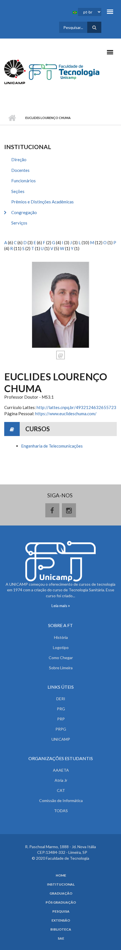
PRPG (60, 729)
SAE (61, 938)
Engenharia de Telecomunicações (52, 445)
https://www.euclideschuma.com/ (66, 413)
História (61, 637)
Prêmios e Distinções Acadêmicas (42, 201)
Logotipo (61, 647)
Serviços (19, 222)
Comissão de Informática (61, 800)
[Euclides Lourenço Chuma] (60, 304)
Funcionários (23, 180)
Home (61, 875)
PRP (61, 719)
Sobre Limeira (61, 667)
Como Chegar (61, 657)
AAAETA (61, 770)
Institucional (61, 884)
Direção (18, 159)
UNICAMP (60, 739)
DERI (60, 698)
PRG (61, 708)
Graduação (61, 893)
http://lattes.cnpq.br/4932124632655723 (76, 407)
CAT (61, 790)
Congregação (24, 212)
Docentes (20, 170)
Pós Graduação (61, 902)
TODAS (61, 810)
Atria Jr (61, 780)
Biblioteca (60, 929)
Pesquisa (61, 911)
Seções (17, 191)
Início (12, 118)
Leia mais (59, 605)
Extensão (60, 920)
